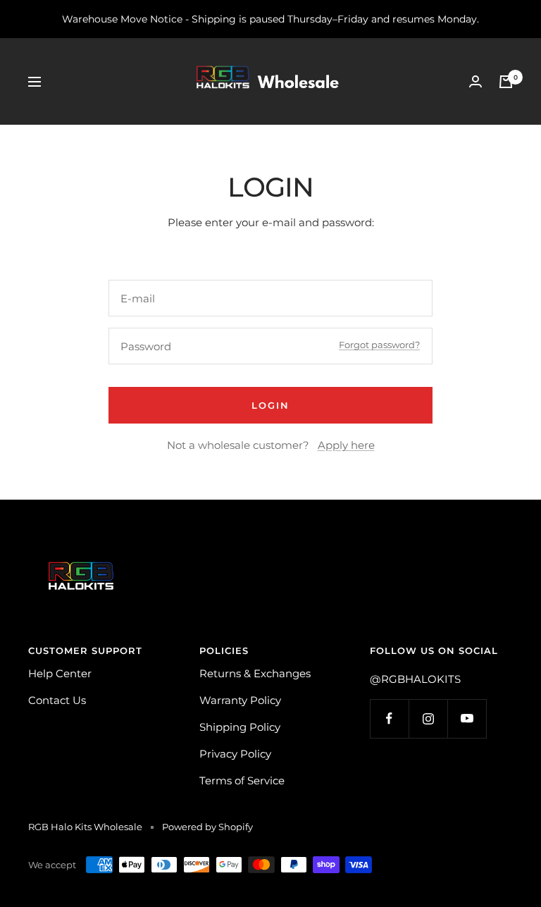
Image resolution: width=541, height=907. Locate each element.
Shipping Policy (239, 727)
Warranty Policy (240, 700)
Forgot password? (379, 344)
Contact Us (57, 700)
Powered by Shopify (207, 826)
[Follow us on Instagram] (428, 718)
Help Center (60, 673)
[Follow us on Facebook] (389, 718)
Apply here (346, 445)
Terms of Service (242, 780)
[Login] (475, 81)
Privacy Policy (235, 753)
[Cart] (506, 81)
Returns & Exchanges (255, 673)
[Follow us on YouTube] (466, 718)
